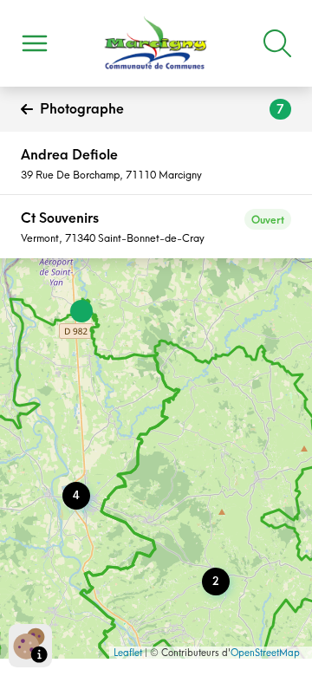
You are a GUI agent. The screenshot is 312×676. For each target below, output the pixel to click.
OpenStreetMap (265, 653)
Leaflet (128, 653)
